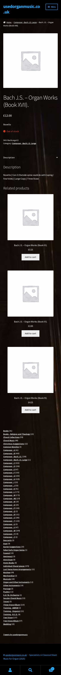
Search (30, 670)
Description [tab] (9, 157)
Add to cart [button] (30, 257)
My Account (10, 670)
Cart (47, 668)
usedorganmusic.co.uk (21, 9)
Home (9, 22)
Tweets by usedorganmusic (15, 634)
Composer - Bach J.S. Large (25, 22)
